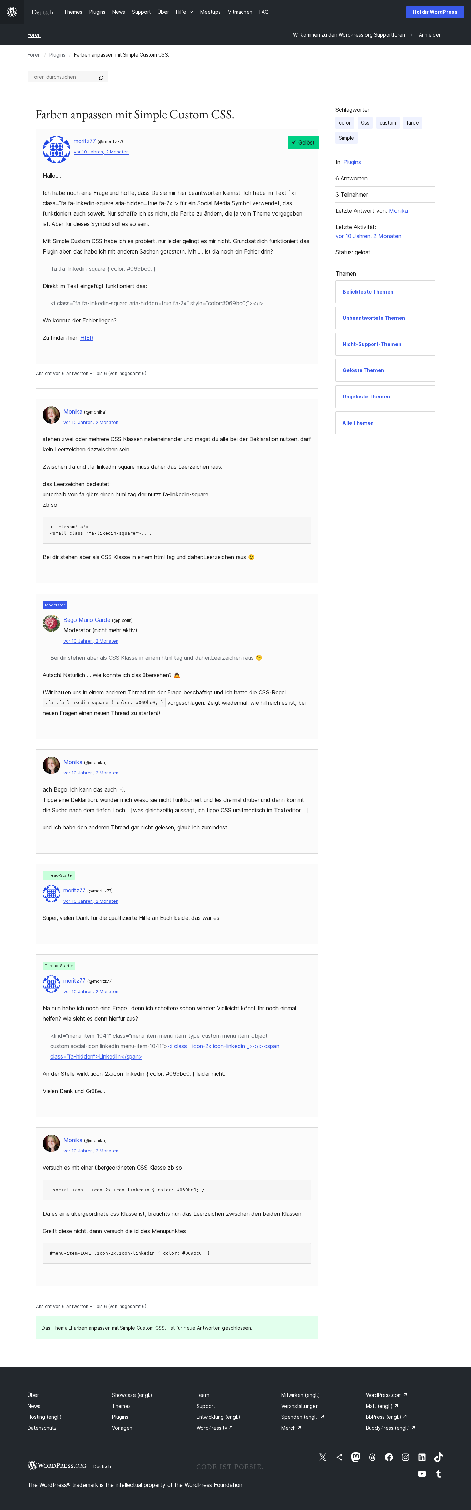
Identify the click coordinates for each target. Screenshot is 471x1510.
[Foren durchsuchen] (101, 76)
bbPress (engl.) (386, 1417)
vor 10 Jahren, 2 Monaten (101, 152)
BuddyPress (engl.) (391, 1428)
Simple (346, 138)
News (34, 1406)
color (345, 123)
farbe (413, 123)
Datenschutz (42, 1428)
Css (365, 123)
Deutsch (102, 1466)
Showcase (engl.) (132, 1395)
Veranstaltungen (300, 1406)
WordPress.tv (215, 1428)
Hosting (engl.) (45, 1417)
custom (388, 123)
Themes (121, 1406)
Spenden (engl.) (303, 1417)
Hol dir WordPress (435, 12)
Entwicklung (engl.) (218, 1417)
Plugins (57, 55)
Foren (34, 35)
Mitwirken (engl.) (300, 1395)
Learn (203, 1395)
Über (33, 1395)
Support (206, 1406)
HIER (86, 337)
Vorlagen (122, 1428)
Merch (291, 1428)
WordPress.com (387, 1395)
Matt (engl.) (382, 1406)
